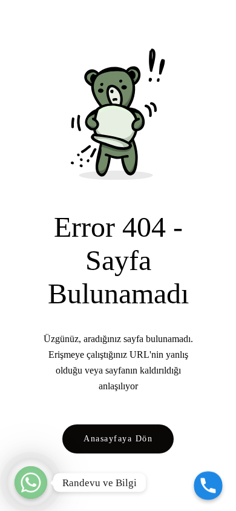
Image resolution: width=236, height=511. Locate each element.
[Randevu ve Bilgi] (31, 482)
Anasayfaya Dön (118, 438)
